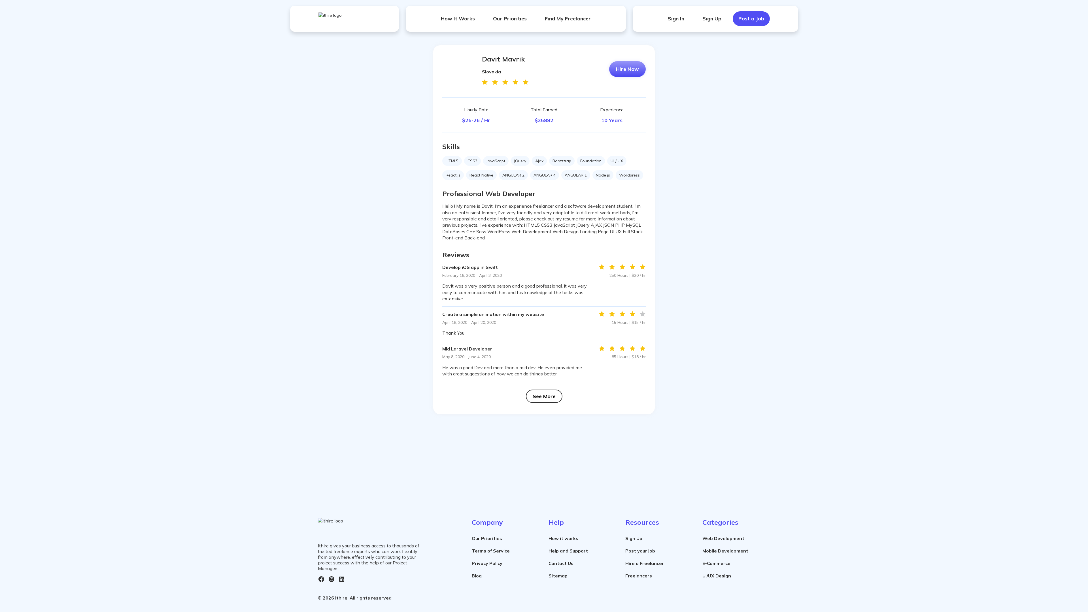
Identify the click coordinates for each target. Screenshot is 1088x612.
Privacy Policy (487, 563)
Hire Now (627, 69)
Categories (720, 522)
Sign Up (711, 18)
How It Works (458, 18)
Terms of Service (491, 551)
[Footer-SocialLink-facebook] (321, 579)
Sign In (676, 18)
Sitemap (558, 576)
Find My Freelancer (568, 18)
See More (544, 396)
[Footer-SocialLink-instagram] (331, 579)
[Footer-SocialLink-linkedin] (341, 579)
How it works (563, 538)
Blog (477, 576)
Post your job (640, 551)
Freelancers (638, 576)
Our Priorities (510, 18)
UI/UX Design (716, 576)
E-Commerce (716, 563)
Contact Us (561, 563)
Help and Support (568, 551)
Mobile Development (725, 551)
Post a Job (751, 18)
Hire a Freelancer (644, 563)
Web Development (723, 538)
